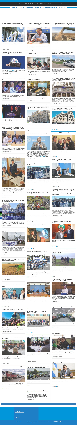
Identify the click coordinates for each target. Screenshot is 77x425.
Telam (56, 301)
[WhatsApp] (1, 214)
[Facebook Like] (1, 211)
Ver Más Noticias (38, 403)
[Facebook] (58, 1)
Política (28, 100)
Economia (54, 47)
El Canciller (56, 47)
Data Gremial (31, 74)
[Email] (1, 216)
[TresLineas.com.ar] (19, 4)
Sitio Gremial (56, 73)
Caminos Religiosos (42, 3)
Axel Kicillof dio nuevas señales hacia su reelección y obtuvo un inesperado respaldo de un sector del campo (13, 285)
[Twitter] (60, 1)
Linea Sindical (49, 3)
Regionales (32, 3)
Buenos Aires (27, 3)
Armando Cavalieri (11, 70)
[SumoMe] (1, 218)
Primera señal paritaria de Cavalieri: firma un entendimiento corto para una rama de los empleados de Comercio (61, 160)
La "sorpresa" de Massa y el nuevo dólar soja (36, 335)
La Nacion (56, 245)
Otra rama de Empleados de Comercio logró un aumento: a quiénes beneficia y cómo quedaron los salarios (13, 53)
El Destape (6, 279)
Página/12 (31, 100)
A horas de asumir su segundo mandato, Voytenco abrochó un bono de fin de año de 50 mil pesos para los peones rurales (63, 332)
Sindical (54, 73)
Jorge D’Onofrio (42, 156)
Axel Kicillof (28, 97)
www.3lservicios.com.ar (18, 421)
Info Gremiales (7, 98)
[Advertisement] (38, 14)
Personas (36, 3)
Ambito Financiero (7, 122)
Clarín (30, 384)
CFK (43, 298)
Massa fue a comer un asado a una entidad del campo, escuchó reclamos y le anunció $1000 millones (62, 221)
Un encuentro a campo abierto (33, 79)
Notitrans (31, 158)
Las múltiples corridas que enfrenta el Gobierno (37, 280)
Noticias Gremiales (7, 195)
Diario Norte (56, 326)
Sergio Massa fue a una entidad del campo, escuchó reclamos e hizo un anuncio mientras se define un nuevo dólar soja (13, 337)
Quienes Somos (55, 421)
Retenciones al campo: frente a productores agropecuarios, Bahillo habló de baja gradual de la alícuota (38, 226)
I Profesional (6, 73)
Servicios (60, 421)
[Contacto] (61, 1)
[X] (1, 212)
